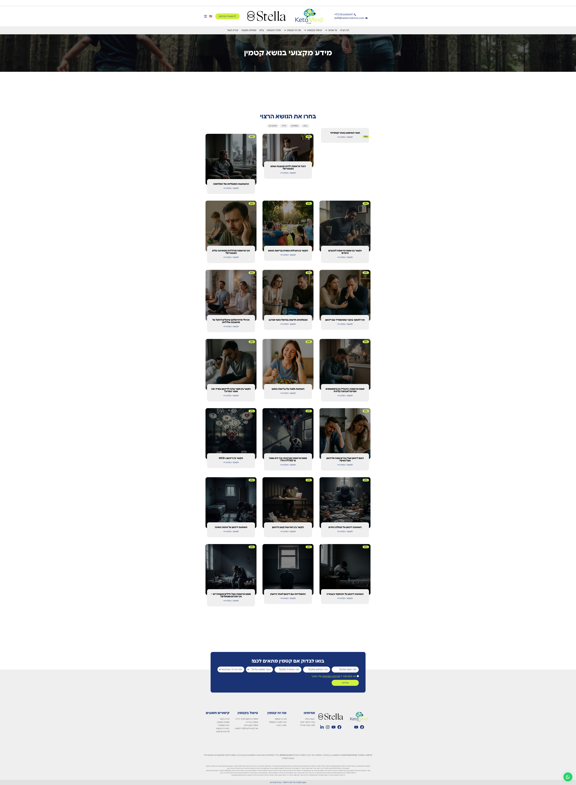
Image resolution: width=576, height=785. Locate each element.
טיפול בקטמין (248, 713)
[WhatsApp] (567, 776)
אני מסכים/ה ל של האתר (333, 676)
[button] (331, 30)
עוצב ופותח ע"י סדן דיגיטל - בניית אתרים (288, 782)
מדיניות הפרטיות (331, 676)
